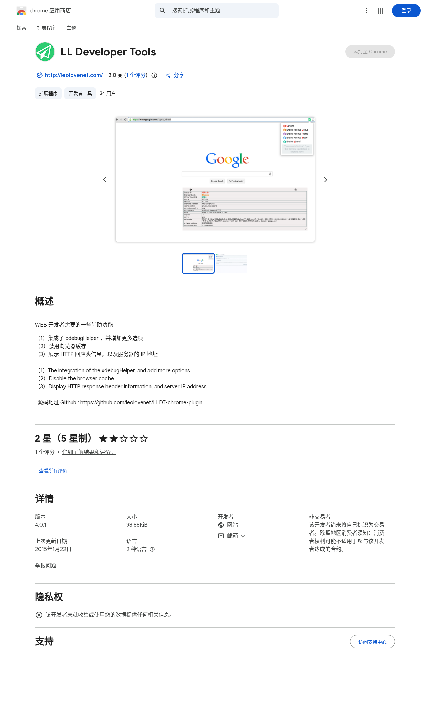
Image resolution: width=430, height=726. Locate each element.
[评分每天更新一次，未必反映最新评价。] (154, 75)
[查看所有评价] (53, 470)
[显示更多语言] (152, 550)
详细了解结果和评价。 (89, 452)
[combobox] (225, 11)
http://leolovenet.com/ (74, 75)
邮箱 (232, 535)
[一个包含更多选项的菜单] (366, 10)
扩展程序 (48, 93)
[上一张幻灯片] (105, 179)
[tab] (21, 28)
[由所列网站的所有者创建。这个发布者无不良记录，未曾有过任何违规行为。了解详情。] (40, 75)
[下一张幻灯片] (325, 179)
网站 (232, 525)
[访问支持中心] (372, 642)
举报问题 (45, 565)
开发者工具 (80, 93)
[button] (380, 11)
